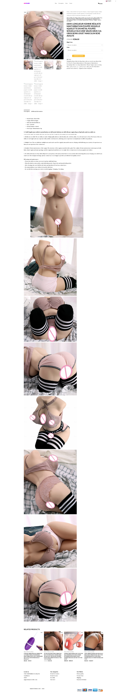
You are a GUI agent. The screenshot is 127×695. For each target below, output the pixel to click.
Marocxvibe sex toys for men (85, 17)
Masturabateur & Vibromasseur (84, 19)
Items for (52, 673)
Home (68, 11)
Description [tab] (27, 111)
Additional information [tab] (37, 111)
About (66, 3)
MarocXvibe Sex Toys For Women (78, 11)
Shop (56, 3)
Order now (78, 55)
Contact (70, 3)
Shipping (79, 677)
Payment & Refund (81, 679)
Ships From (69, 42)
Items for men (54, 675)
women (57, 673)
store (54, 679)
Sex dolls (52, 677)
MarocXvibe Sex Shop (72, 17)
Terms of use (80, 675)
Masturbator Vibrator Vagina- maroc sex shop (84, 20)
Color (68, 47)
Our (51, 679)
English (109, 1)
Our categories (61, 3)
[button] (61, 13)
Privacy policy (80, 673)
